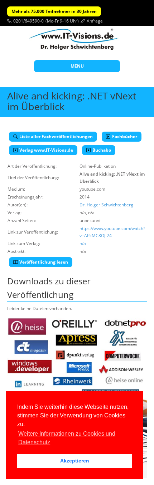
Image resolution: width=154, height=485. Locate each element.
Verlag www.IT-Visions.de (46, 150)
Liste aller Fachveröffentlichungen (56, 136)
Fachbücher (124, 136)
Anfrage (95, 21)
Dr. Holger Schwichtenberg (106, 205)
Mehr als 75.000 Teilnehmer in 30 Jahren (54, 11)
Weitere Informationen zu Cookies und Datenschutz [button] (66, 438)
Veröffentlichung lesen (43, 262)
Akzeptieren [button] (74, 461)
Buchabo (101, 150)
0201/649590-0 (28, 21)
